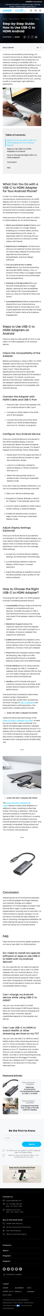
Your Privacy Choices (10, 1305)
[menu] (40, 10)
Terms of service (26, 1305)
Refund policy (18, 1303)
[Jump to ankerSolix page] (8, 1291)
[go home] (14, 10)
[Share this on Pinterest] (32, 37)
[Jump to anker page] (9, 1284)
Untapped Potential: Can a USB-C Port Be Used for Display (30, 1108)
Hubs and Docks (27, 19)
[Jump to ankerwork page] (32, 1291)
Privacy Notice (28, 1303)
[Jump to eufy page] (32, 1288)
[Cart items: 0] (36, 10)
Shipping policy (8, 1303)
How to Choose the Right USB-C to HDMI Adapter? (22, 156)
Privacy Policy (26, 1152)
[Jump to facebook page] (4, 1269)
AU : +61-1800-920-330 (14, 1204)
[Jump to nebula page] (20, 1291)
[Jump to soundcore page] (20, 1288)
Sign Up (32, 1144)
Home (5, 19)
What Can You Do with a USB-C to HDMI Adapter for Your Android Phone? (21, 142)
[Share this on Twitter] (24, 37)
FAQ (8, 168)
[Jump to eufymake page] (8, 1295)
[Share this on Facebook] (28, 37)
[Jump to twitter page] (8, 1269)
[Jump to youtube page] (12, 1269)
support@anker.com (14, 1200)
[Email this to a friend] (36, 37)
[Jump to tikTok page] (20, 1269)
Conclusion (12, 162)
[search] (31, 10)
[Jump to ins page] (16, 1269)
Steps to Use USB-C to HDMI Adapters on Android (19, 150)
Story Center (14, 19)
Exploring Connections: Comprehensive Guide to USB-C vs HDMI (29, 1090)
